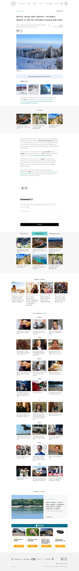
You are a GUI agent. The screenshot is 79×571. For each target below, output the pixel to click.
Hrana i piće (22, 3)
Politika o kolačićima (64, 566)
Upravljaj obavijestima (63, 563)
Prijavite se (39, 224)
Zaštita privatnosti (58, 566)
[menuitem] (66, 3)
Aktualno (35, 3)
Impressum (44, 566)
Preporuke (57, 3)
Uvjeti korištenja (52, 566)
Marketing (48, 566)
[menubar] (66, 3)
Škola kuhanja (50, 3)
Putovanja (29, 3)
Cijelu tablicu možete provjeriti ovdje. (42, 155)
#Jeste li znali (60, 11)
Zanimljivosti (42, 3)
